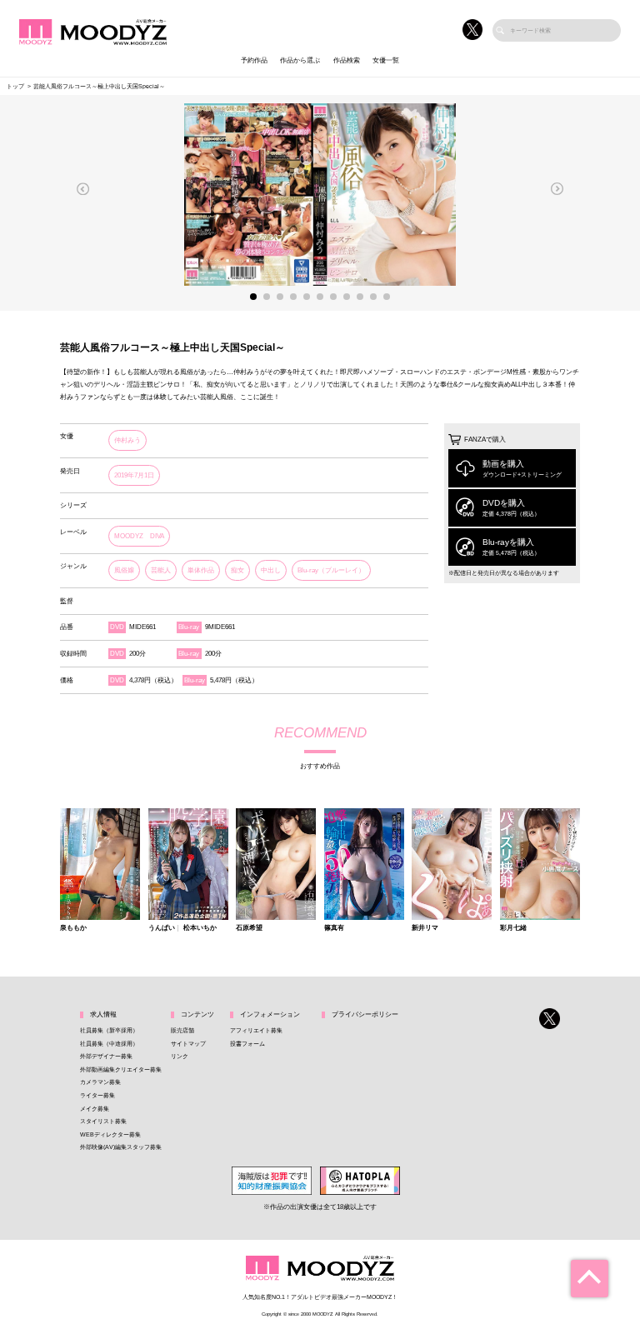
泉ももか (73, 928)
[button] (83, 188)
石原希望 (249, 928)
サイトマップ (188, 1044)
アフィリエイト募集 (256, 1030)
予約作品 (254, 60)
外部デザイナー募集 (106, 1056)
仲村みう (127, 440)
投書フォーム (247, 1044)
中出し (271, 570)
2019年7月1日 (134, 475)
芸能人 (161, 570)
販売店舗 (182, 1030)
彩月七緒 (513, 928)
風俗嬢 (124, 570)
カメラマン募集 (100, 1082)
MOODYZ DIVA (139, 536)
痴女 (237, 570)
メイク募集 (94, 1109)
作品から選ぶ (300, 60)
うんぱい (161, 928)
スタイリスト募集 (103, 1121)
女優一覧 (385, 60)
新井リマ (425, 928)
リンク (179, 1056)
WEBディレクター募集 (110, 1134)
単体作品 (201, 570)
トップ (15, 86)
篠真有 (334, 928)
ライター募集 (97, 1095)
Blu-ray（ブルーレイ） (331, 570)
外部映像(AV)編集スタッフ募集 (121, 1147)
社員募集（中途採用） (109, 1044)
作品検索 (346, 60)
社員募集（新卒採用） (109, 1030)
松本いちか (200, 928)
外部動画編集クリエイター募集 (121, 1069)
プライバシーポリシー (365, 1014)
